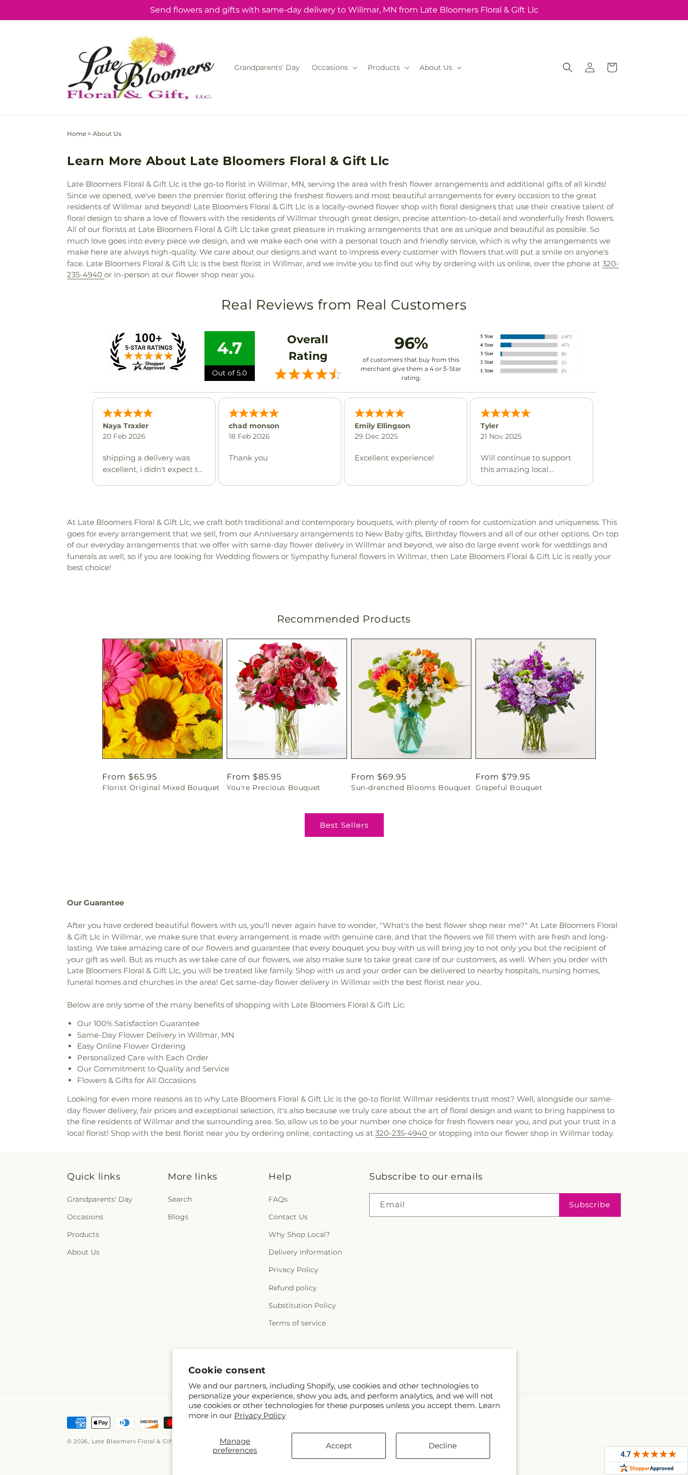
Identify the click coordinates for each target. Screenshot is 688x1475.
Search (180, 1199)
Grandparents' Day (99, 1199)
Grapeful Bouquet (509, 787)
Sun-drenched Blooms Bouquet (411, 787)
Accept (339, 1445)
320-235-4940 (402, 1133)
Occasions (85, 1216)
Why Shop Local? (299, 1234)
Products (83, 1234)
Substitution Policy (302, 1305)
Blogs (178, 1216)
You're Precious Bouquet (274, 787)
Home (76, 133)
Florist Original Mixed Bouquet (161, 787)
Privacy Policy (260, 1415)
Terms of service (297, 1323)
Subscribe (589, 1204)
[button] (334, 67)
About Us (83, 1252)
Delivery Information (305, 1252)
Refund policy (292, 1287)
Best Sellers (344, 825)
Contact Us (288, 1216)
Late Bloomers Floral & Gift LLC (139, 1441)
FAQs (278, 1199)
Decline (443, 1445)
